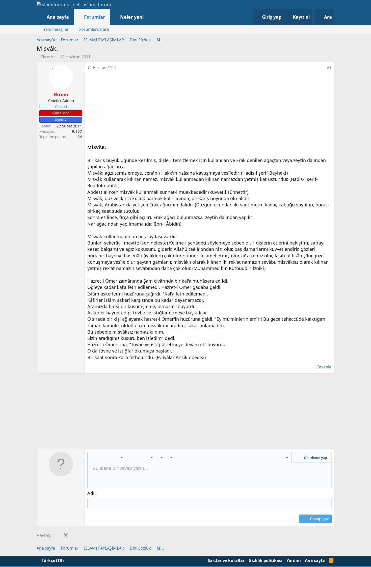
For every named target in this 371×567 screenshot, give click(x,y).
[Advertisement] (209, 109)
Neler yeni (132, 17)
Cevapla (323, 367)
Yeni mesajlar (56, 29)
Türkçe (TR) (52, 560)
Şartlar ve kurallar (226, 560)
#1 (329, 67)
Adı (90, 493)
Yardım (293, 560)
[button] (148, 17)
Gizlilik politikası (265, 560)
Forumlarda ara (94, 29)
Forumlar (94, 17)
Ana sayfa (58, 17)
